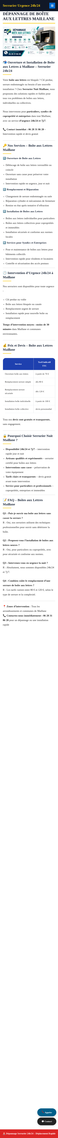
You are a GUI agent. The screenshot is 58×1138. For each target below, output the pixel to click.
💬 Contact (47, 1121)
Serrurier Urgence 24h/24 (21, 5)
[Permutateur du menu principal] (52, 6)
